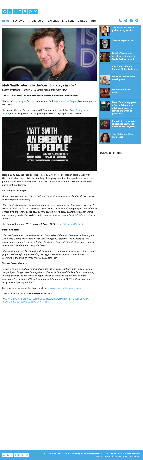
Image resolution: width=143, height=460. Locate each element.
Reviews (18, 20)
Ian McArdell (37, 90)
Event (58, 90)
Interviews (35, 20)
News (6, 20)
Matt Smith (64, 299)
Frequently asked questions (89, 453)
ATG (52, 293)
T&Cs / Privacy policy (115, 453)
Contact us (68, 453)
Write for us (133, 453)
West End (44, 302)
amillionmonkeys (132, 456)
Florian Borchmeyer (42, 299)
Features (53, 20)
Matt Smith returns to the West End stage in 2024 (120, 31)
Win (93, 20)
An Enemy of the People (19, 299)
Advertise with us (53, 453)
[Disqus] (49, 343)
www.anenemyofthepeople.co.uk (64, 287)
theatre (15, 302)
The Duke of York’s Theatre (71, 224)
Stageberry (17, 101)
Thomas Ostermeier (29, 302)
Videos (82, 20)
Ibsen (55, 299)
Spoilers (68, 20)
